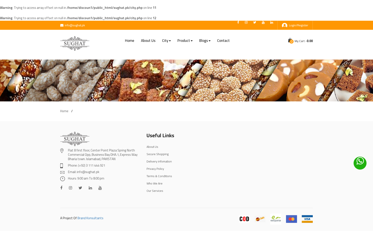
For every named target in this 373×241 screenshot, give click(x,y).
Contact (223, 40)
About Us (148, 40)
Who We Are (155, 183)
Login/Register (298, 25)
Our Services (155, 191)
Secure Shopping (158, 154)
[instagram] (246, 22)
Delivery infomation (159, 161)
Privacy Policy (155, 169)
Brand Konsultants (90, 218)
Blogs (203, 40)
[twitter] (254, 22)
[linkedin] (271, 22)
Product (183, 40)
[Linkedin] (90, 187)
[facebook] (238, 22)
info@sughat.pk (75, 25)
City (165, 40)
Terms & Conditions (159, 176)
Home (129, 40)
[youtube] (263, 22)
